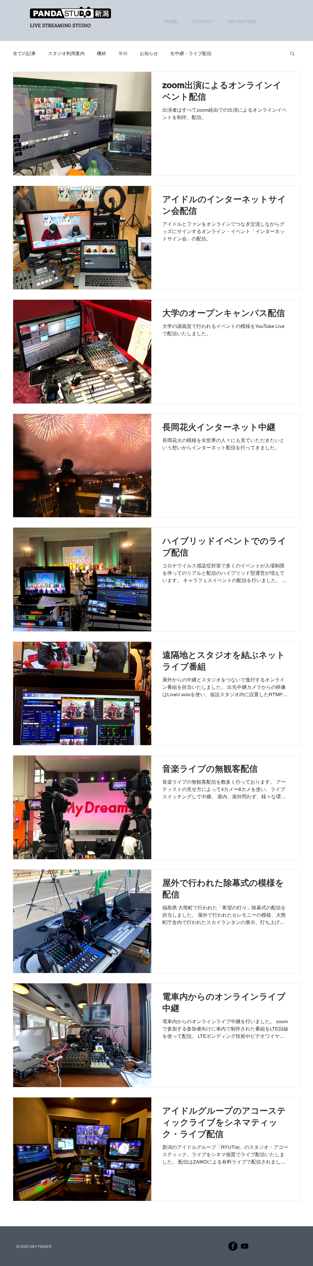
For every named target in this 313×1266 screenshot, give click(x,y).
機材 (101, 53)
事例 (122, 53)
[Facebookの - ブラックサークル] (233, 1246)
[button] (292, 54)
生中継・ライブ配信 (191, 53)
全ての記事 (24, 53)
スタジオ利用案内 (66, 53)
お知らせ (149, 53)
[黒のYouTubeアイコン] (244, 1246)
